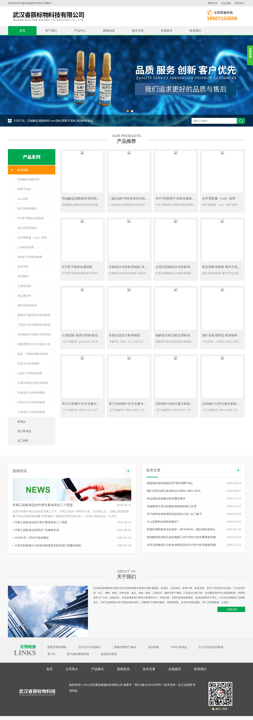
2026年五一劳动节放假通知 (32, 537)
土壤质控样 (24, 286)
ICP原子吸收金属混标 (30, 218)
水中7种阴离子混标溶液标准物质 (178, 198)
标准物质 (22, 169)
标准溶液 (22, 266)
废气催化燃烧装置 (78, 654)
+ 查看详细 (231, 609)
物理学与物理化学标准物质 (34, 315)
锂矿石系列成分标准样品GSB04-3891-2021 (174, 490)
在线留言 (167, 30)
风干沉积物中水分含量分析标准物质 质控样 (92, 403)
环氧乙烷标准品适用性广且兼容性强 (37, 530)
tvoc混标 (22, 198)
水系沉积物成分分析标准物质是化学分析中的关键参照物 (181, 544)
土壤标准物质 (25, 247)
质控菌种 (22, 276)
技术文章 (138, 30)
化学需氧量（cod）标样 (32, 237)
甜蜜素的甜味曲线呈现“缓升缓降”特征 (170, 483)
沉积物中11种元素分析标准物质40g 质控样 (185, 403)
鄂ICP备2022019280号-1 (149, 684)
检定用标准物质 (27, 208)
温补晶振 (153, 647)
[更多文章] (238, 470)
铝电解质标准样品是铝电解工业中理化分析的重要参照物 (181, 537)
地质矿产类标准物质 (29, 256)
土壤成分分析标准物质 (31, 411)
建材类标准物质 (27, 305)
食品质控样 (24, 295)
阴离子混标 (24, 189)
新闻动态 (109, 30)
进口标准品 (24, 431)
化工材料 (22, 440)
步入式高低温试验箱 (210, 647)
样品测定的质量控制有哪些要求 (166, 498)
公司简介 (72, 669)
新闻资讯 (123, 669)
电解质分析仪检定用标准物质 (175, 335)
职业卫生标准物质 (28, 363)
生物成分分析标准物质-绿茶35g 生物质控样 (139, 267)
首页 (22, 30)
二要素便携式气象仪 (124, 647)
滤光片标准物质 (27, 227)
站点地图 (226, 3)
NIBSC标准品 (179, 647)
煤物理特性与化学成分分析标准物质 (36, 344)
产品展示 (97, 669)
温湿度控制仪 (109, 654)
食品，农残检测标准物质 (32, 353)
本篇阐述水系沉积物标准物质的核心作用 (171, 506)
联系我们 (239, 3)
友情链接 (28, 646)
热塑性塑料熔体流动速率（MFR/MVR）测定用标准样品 (181, 529)
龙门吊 (51, 654)
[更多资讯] (128, 471)
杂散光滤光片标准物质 (124, 335)
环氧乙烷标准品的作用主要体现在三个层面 (43, 505)
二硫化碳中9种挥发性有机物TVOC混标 (136, 198)
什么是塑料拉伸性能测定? (163, 521)
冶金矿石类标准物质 (29, 373)
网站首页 (212, 3)
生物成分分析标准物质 (31, 392)
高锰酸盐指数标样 (28, 179)
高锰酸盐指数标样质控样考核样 (84, 198)
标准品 (21, 421)
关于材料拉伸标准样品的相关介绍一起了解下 (174, 514)
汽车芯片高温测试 (89, 647)
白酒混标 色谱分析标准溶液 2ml (84, 335)
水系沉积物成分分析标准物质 (175, 267)
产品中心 (80, 30)
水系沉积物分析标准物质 (32, 382)
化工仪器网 (185, 684)
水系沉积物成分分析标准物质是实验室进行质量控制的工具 (50, 545)
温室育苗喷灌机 (57, 647)
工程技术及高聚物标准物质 (34, 324)
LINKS (25, 653)
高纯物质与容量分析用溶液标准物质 (36, 334)
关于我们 (51, 30)
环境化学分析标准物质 (31, 402)
